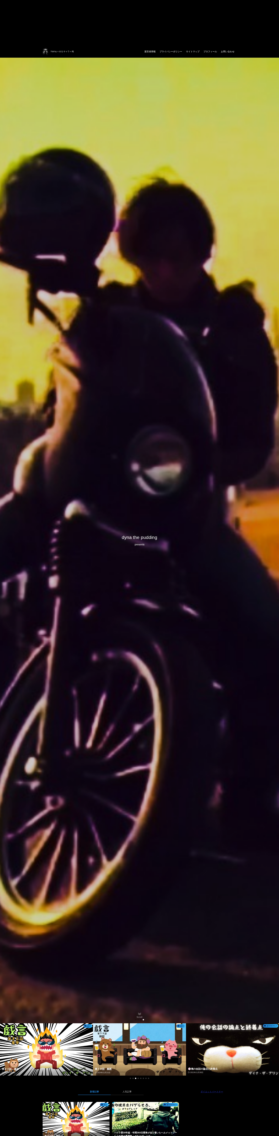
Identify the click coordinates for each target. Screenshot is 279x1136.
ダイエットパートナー (212, 1091)
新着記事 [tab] (94, 1091)
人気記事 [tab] (127, 1091)
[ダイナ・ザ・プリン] (45, 51)
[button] (135, 1019)
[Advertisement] (97, 22)
